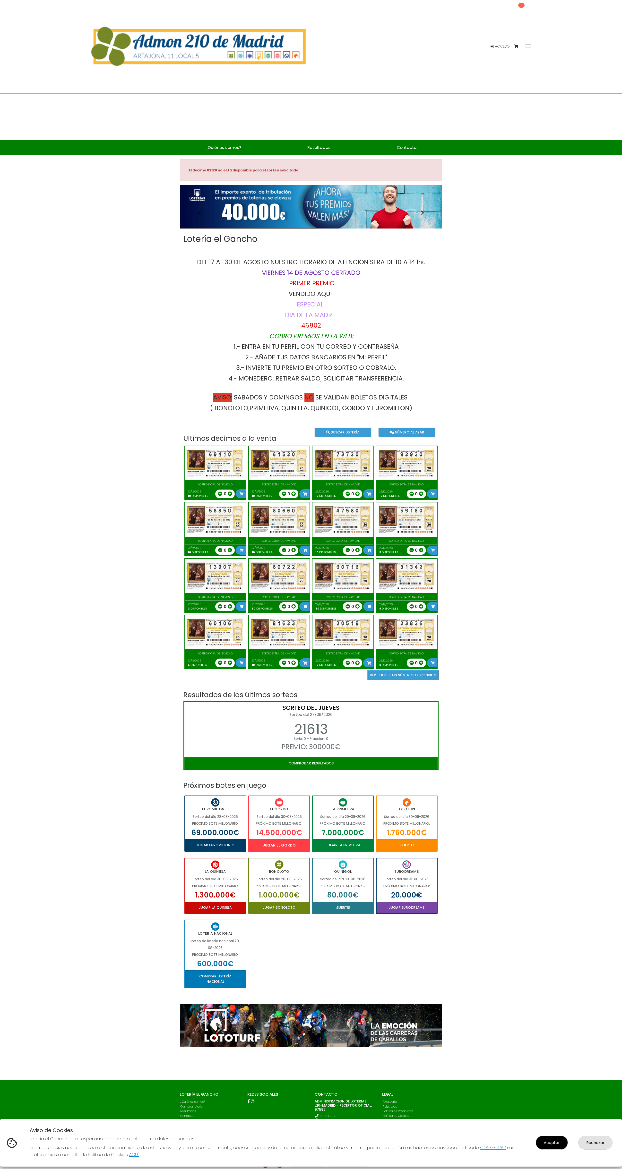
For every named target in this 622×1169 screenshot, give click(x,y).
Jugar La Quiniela (215, 907)
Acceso (502, 46)
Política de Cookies (396, 1116)
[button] (199, 213)
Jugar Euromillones (215, 845)
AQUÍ (134, 1155)
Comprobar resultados (311, 763)
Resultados (188, 1111)
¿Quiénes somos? (192, 1102)
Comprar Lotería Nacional (215, 979)
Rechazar (595, 1142)
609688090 (328, 1116)
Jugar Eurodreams (406, 907)
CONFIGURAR (493, 1147)
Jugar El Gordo (279, 845)
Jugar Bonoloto (279, 907)
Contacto (186, 1116)
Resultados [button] (318, 147)
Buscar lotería (345, 432)
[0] (518, 46)
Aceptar (552, 1142)
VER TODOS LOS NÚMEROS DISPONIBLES (403, 675)
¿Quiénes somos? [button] (223, 147)
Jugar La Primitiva (343, 845)
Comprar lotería (191, 1106)
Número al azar (409, 432)
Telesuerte (390, 1102)
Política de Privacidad (398, 1111)
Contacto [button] (406, 147)
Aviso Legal (390, 1106)
